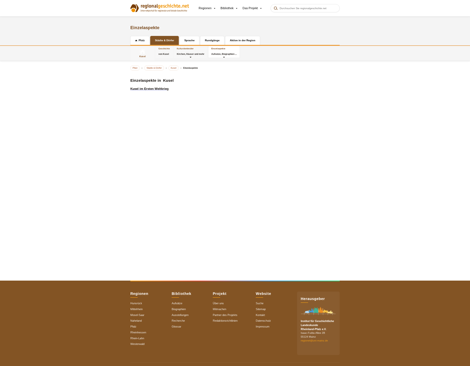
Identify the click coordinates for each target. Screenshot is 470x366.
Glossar (176, 326)
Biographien (179, 309)
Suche (259, 303)
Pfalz (133, 326)
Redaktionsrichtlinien (225, 320)
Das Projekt (250, 8)
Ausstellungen (180, 315)
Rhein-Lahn (137, 338)
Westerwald (137, 343)
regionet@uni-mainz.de (314, 340)
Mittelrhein (136, 309)
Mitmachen (219, 309)
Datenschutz (263, 320)
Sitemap (261, 309)
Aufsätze (177, 303)
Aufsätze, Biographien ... (224, 51)
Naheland (136, 320)
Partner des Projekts (225, 315)
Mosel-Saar (137, 315)
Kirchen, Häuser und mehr (190, 51)
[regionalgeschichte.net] (159, 7)
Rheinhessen (138, 332)
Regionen (205, 8)
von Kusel (164, 51)
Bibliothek (227, 8)
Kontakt (260, 315)
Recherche (178, 320)
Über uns (218, 303)
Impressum (263, 326)
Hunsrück (136, 303)
